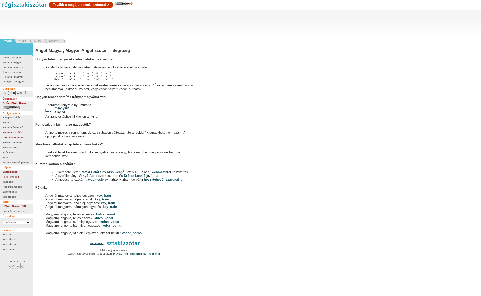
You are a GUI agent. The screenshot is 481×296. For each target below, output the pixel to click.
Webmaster (97, 243)
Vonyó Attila (88, 176)
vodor (126, 233)
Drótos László (134, 176)
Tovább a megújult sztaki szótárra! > (81, 5)
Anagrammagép (12, 187)
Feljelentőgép (11, 177)
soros (137, 233)
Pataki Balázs (91, 172)
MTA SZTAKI (120, 253)
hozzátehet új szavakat (161, 180)
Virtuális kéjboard (13, 137)
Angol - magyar (12, 57)
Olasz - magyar (12, 72)
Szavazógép (10, 191)
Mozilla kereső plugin (16, 162)
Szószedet (9, 152)
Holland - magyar (13, 77)
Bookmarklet (10, 147)
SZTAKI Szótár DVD (14, 206)
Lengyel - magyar (13, 81)
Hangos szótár (11, 117)
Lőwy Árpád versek (14, 211)
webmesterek (98, 180)
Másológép (9, 197)
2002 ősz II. (10, 244)
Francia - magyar (13, 67)
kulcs (100, 214)
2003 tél (7, 234)
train (107, 196)
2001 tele (8, 249)
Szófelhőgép (10, 171)
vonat (110, 214)
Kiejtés (7, 122)
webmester (160, 172)
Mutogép (8, 181)
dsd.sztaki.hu (138, 253)
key (99, 196)
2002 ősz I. (9, 239)
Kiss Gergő (116, 172)
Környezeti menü (13, 142)
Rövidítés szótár (12, 132)
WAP (5, 157)
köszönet (154, 253)
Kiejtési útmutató (13, 127)
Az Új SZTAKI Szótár (15, 103)
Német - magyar (12, 62)
